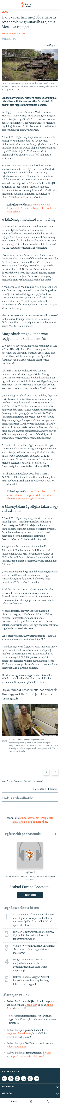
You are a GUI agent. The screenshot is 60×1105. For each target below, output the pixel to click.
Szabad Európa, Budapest (14, 33)
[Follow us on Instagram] (17, 1078)
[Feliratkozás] (36, 1078)
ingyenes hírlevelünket (19, 1033)
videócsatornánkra (17, 1047)
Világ (5, 12)
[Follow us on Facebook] (10, 1078)
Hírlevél (13, 1101)
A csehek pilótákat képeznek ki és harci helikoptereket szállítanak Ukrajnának (32, 208)
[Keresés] (48, 1101)
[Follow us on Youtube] (4, 1078)
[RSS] (23, 1078)
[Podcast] (30, 1078)
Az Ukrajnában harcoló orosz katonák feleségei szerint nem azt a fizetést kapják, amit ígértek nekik (31, 495)
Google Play (31, 1005)
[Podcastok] (31, 1101)
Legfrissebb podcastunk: (22, 834)
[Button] (52, 45)
